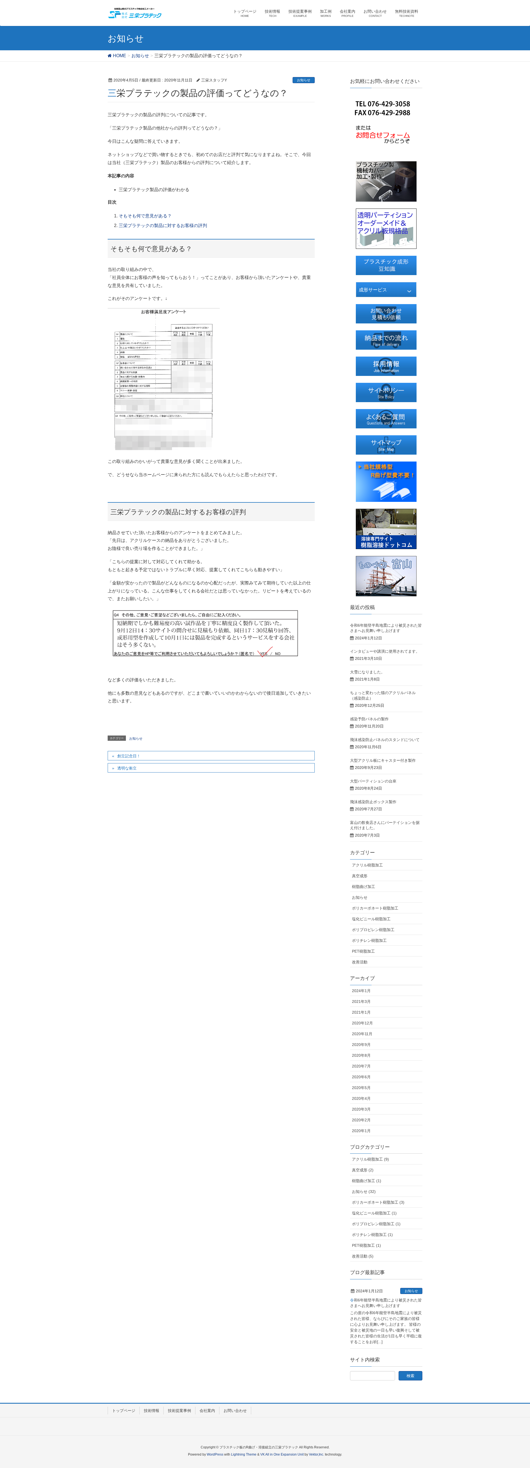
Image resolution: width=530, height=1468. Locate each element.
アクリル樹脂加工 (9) (370, 1159)
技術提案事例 (179, 1410)
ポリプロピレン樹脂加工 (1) (376, 1224)
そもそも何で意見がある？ (145, 216)
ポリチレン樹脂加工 (369, 940)
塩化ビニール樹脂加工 (371, 919)
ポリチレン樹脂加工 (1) (372, 1234)
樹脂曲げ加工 (363, 886)
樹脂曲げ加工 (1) (366, 1181)
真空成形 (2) (362, 1170)
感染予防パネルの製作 (369, 719)
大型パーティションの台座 (373, 781)
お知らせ (303, 80)
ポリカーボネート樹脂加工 (375, 908)
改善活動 (359, 962)
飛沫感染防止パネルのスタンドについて (385, 739)
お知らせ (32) (364, 1191)
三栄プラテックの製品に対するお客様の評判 (163, 225)
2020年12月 (362, 1023)
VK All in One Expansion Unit (282, 1454)
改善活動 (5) (362, 1256)
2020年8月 (361, 1055)
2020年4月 (361, 1098)
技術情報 (151, 1410)
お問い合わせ (235, 1410)
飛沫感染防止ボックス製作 (373, 802)
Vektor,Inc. (316, 1454)
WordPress (215, 1454)
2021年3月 (361, 1001)
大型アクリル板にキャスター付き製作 (383, 760)
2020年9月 (361, 1044)
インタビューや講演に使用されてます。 (385, 651)
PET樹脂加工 (363, 951)
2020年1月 (361, 1131)
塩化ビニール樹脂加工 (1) (374, 1213)
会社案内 (207, 1410)
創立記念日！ (129, 756)
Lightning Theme (243, 1454)
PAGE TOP (513, 1419)
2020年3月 (361, 1109)
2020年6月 (361, 1077)
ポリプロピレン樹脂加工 (373, 929)
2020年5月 (361, 1087)
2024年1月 (361, 991)
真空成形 (359, 876)
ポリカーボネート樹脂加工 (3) (378, 1202)
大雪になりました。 (367, 672)
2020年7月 (361, 1066)
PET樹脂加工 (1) (366, 1245)
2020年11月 (362, 1034)
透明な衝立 (127, 768)
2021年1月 (361, 1012)
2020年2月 (361, 1120)
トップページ (123, 1410)
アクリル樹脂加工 (367, 865)
